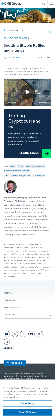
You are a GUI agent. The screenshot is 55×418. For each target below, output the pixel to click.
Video (13, 166)
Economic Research (35, 166)
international (10, 300)
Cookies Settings (27, 403)
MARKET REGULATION (12, 307)
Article (21, 166)
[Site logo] (11, 4)
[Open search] (43, 4)
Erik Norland (13, 57)
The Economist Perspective (17, 175)
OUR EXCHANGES (11, 315)
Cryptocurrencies (12, 171)
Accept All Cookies (27, 412)
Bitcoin (26, 171)
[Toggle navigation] (51, 4)
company (8, 293)
